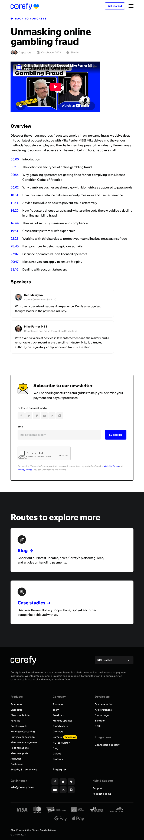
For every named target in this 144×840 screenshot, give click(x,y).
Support (97, 788)
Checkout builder (20, 715)
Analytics (16, 758)
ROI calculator (61, 742)
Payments (16, 704)
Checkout (16, 709)
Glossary (58, 759)
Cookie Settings (48, 830)
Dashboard (17, 764)
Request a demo (102, 793)
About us (58, 704)
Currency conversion (23, 736)
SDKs (98, 726)
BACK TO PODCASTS (31, 18)
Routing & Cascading (23, 731)
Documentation (104, 704)
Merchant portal (20, 753)
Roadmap (58, 715)
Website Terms (111, 466)
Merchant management (24, 742)
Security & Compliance (24, 769)
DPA (13, 830)
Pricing (58, 769)
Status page (102, 715)
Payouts (15, 720)
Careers (64, 736)
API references (103, 709)
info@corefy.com (22, 787)
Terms (35, 830)
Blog (55, 748)
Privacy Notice (25, 469)
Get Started (115, 6)
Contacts (58, 731)
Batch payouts (19, 726)
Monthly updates (62, 720)
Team (56, 709)
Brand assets (60, 726)
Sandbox (100, 720)
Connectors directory (107, 744)
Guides (57, 753)
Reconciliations (20, 747)
